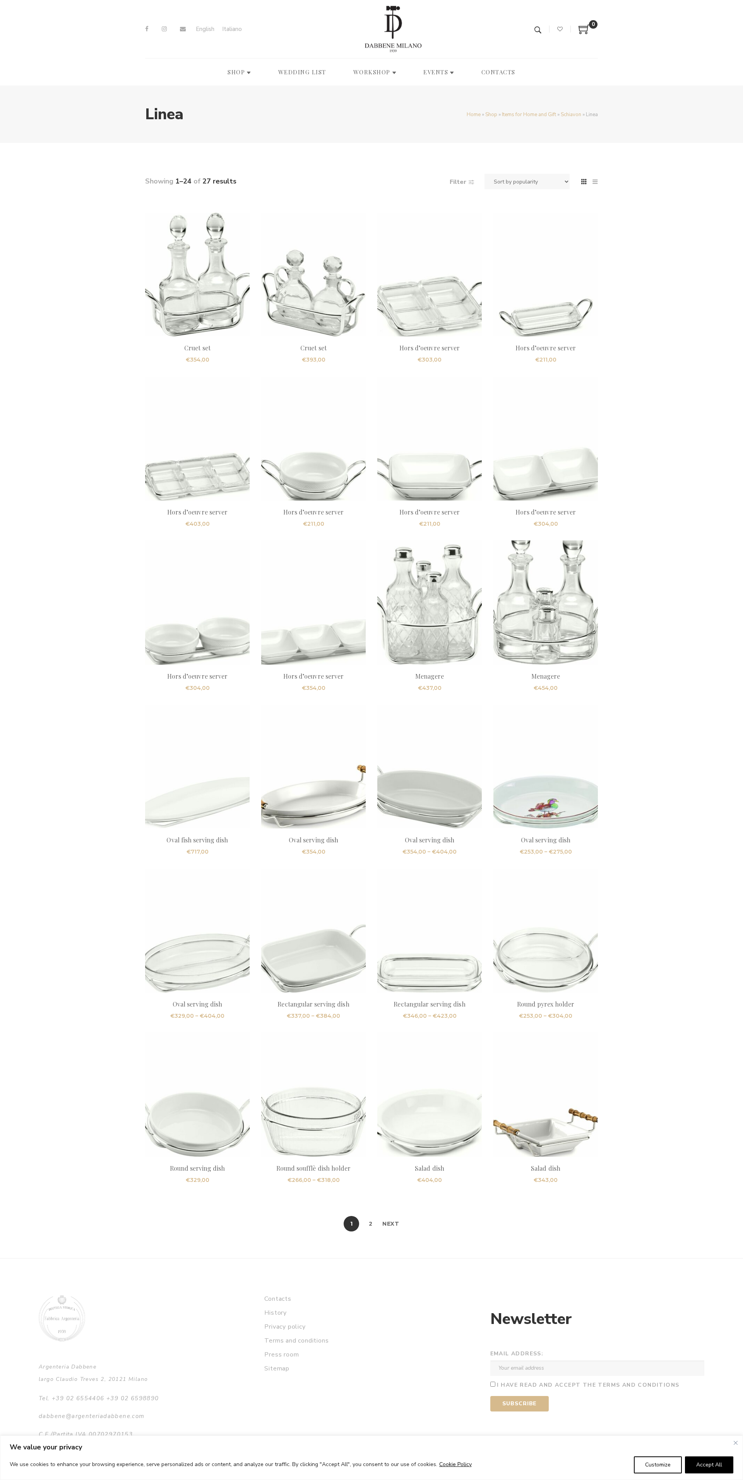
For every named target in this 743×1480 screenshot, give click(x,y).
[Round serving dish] (197, 1094)
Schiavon (571, 114)
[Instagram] (164, 29)
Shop (491, 114)
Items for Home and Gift (529, 114)
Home (474, 114)
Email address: (517, 1353)
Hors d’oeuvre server (429, 348)
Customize (658, 1464)
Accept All (709, 1464)
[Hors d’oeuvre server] (429, 274)
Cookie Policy (455, 1464)
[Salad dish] (429, 1094)
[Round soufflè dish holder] (313, 1094)
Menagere (429, 676)
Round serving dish (197, 1168)
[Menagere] (429, 602)
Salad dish (429, 1168)
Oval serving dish (313, 840)
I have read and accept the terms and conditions (588, 1385)
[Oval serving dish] (313, 766)
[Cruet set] (197, 274)
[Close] (736, 1443)
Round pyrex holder (546, 1004)
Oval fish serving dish (197, 840)
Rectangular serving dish (313, 1004)
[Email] (183, 29)
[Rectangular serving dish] (313, 931)
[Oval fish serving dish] (197, 766)
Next (390, 1223)
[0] (584, 32)
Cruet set (197, 348)
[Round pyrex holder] (545, 931)
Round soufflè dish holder (313, 1168)
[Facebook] (147, 29)
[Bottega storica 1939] (62, 1318)
